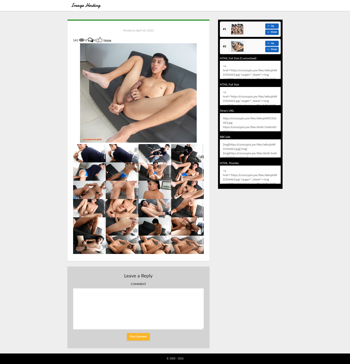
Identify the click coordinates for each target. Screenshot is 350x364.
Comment (138, 284)
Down (274, 32)
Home (107, 40)
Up (272, 26)
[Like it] (99, 40)
